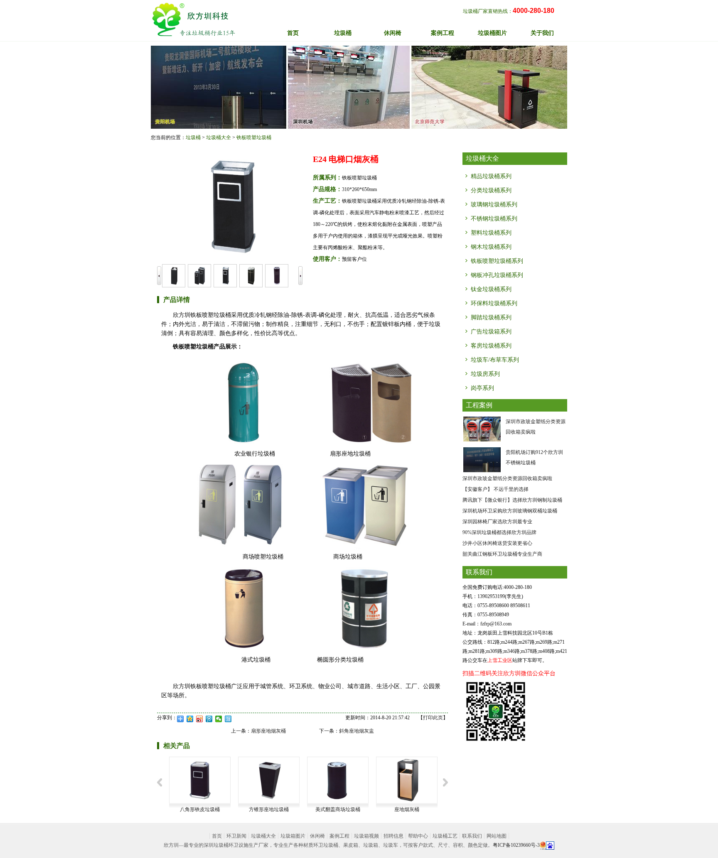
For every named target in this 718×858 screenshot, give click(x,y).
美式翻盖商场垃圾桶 (337, 809)
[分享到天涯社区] (228, 719)
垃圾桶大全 (218, 137)
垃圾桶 (193, 137)
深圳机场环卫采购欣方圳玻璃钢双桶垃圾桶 (509, 511)
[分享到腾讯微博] (209, 719)
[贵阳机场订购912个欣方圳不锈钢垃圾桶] (482, 459)
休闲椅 (317, 836)
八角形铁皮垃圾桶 (200, 809)
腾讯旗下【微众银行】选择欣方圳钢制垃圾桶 (512, 500)
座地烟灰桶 (406, 809)
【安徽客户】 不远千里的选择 (495, 489)
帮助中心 (418, 836)
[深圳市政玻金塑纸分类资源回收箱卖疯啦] (482, 428)
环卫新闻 (236, 836)
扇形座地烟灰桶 (268, 731)
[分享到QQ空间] (190, 719)
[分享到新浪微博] (199, 719)
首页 (293, 33)
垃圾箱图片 (292, 836)
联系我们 (472, 836)
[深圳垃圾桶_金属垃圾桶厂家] (193, 19)
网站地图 (497, 836)
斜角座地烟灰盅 (356, 731)
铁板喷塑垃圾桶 (253, 137)
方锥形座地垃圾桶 (269, 809)
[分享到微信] (218, 719)
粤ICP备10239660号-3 (516, 845)
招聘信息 (393, 836)
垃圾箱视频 (366, 836)
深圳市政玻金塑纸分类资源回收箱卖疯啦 (507, 478)
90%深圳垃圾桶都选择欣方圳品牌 (499, 532)
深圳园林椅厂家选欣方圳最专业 (497, 522)
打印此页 (433, 718)
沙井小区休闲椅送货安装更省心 (497, 543)
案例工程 (339, 836)
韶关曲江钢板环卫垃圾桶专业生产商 (502, 554)
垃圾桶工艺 (445, 836)
